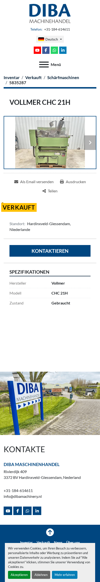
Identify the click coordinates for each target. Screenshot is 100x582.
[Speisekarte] (44, 64)
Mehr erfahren (65, 575)
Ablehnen (41, 575)
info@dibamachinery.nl (23, 496)
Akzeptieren (19, 575)
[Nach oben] (50, 532)
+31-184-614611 (56, 29)
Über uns (73, 542)
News (58, 542)
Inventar (26, 542)
